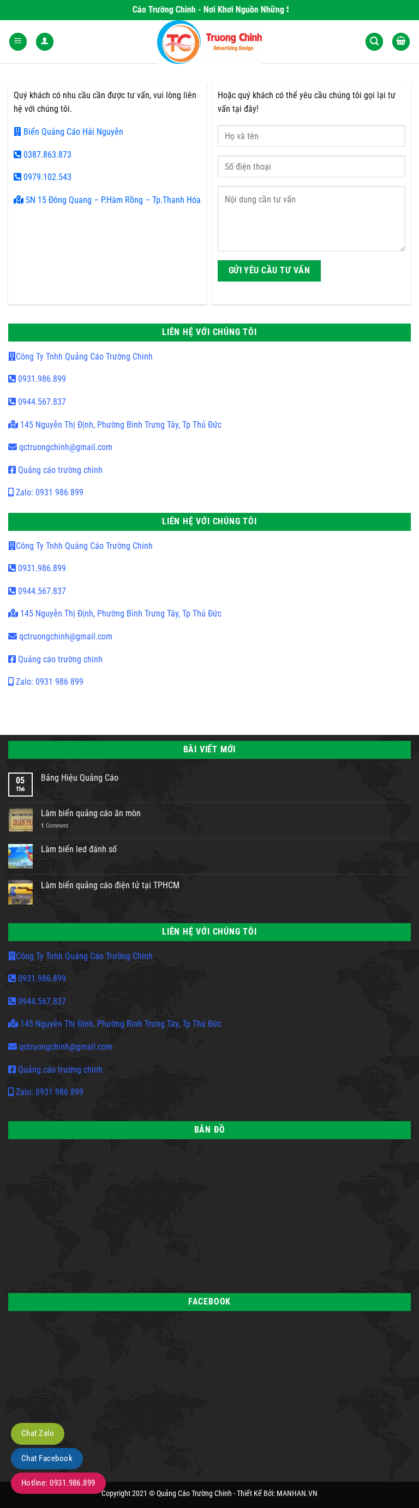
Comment (54, 825)
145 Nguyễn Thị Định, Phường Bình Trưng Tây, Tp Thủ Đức (120, 425)
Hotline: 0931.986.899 (58, 1483)
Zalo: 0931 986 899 (48, 492)
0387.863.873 (46, 154)
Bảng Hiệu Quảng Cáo (79, 778)
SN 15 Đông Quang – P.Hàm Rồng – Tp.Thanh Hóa (112, 200)
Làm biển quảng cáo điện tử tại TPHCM (110, 885)
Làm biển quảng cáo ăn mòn (91, 813)
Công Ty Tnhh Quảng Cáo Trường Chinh (84, 356)
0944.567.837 (41, 402)
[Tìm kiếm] (374, 42)
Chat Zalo (37, 1433)
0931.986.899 (41, 379)
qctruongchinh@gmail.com (64, 447)
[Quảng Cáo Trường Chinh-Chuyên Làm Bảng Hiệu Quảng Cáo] (210, 42)
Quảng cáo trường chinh (59, 470)
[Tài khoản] (44, 42)
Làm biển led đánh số (79, 849)
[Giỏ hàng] (401, 42)
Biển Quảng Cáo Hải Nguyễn (72, 132)
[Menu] (18, 42)
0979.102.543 (46, 177)
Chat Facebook (47, 1458)
